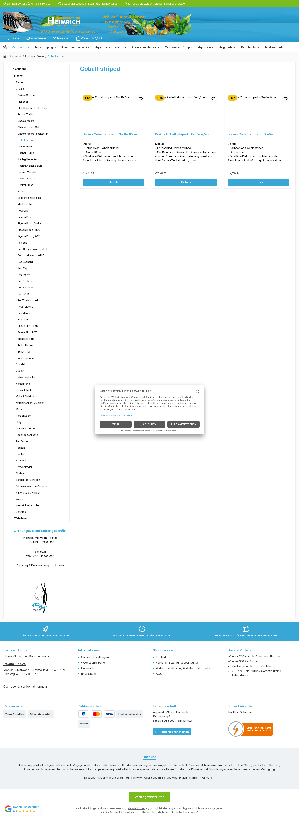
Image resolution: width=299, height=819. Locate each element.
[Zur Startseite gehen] (97, 23)
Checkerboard (26, 120)
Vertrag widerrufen (149, 797)
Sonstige (21, 511)
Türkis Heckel (25, 345)
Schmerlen (22, 460)
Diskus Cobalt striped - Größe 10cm (110, 134)
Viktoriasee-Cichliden (28, 492)
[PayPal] (83, 714)
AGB (159, 673)
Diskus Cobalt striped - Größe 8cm (254, 134)
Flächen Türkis (26, 152)
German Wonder (27, 172)
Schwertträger (24, 466)
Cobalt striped (26, 140)
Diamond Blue (25, 146)
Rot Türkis (23, 293)
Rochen (20, 447)
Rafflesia (22, 242)
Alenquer (23, 101)
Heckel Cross (25, 184)
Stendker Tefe (26, 338)
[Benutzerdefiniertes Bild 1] (251, 729)
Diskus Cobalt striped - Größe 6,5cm (183, 134)
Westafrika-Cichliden (28, 505)
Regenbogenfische (27, 434)
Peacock (23, 210)
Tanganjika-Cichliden (28, 479)
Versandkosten (136, 808)
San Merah (24, 313)
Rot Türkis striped (28, 300)
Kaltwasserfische (25, 377)
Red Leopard (25, 261)
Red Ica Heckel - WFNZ (31, 255)
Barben (20, 82)
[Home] (6, 47)
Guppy (20, 370)
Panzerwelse (23, 415)
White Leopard (26, 357)
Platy (18, 422)
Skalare (20, 473)
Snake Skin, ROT (27, 332)
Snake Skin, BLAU (28, 325)
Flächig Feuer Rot (28, 159)
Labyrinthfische (24, 390)
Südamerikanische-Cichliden (32, 486)
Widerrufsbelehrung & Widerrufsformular (183, 668)
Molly (19, 409)
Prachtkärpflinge (25, 428)
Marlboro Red (25, 204)
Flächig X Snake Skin (30, 165)
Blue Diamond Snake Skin (32, 108)
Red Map (23, 268)
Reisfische (22, 441)
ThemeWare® (191, 812)
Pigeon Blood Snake (29, 223)
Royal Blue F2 (25, 306)
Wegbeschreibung (93, 662)
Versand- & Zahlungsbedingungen (178, 662)
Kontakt (161, 657)
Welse (19, 498)
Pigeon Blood (25, 216)
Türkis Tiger (24, 351)
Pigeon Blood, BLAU (29, 229)
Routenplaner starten (174, 731)
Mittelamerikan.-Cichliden (30, 402)
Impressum (88, 673)
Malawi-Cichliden (25, 396)
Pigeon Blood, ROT (29, 236)
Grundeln (21, 364)
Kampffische (23, 383)
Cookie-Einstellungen (95, 657)
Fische (18, 75)
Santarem (23, 319)
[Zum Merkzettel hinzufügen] (140, 98)
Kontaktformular (37, 686)
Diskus (20, 88)
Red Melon (24, 274)
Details (113, 182)
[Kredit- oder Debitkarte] (103, 714)
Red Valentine (26, 287)
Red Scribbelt (25, 281)
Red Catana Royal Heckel (32, 249)
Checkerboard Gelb (29, 127)
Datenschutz (89, 668)
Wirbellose (20, 518)
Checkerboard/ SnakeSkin (33, 133)
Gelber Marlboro (27, 178)
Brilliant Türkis (25, 114)
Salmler (20, 454)
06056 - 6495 (14, 664)
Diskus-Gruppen (27, 95)
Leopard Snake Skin (29, 197)
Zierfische (19, 69)
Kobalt (21, 191)
